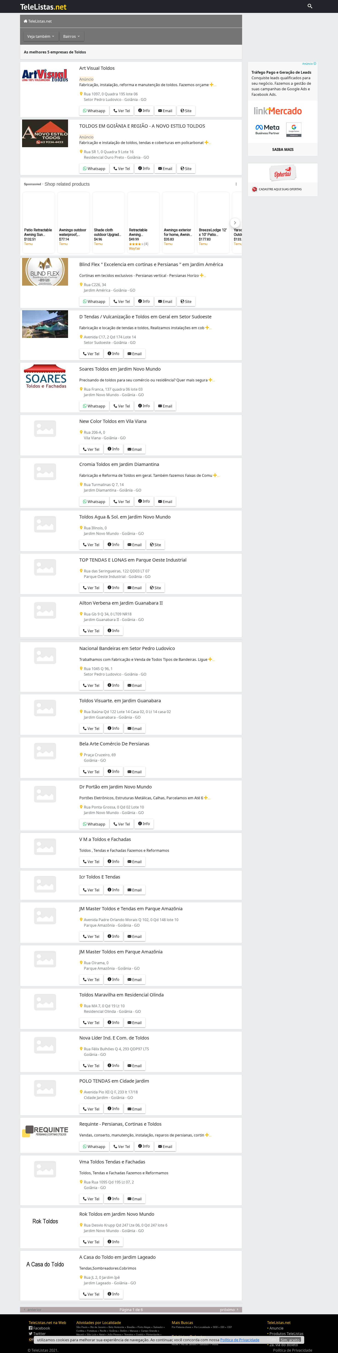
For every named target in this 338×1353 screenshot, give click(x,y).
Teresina (128, 1334)
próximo (228, 1309)
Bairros (70, 36)
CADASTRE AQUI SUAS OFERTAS (280, 189)
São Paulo (82, 1327)
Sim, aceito (290, 1340)
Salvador (158, 1327)
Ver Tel (123, 110)
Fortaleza (92, 1331)
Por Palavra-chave (181, 1327)
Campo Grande (149, 1331)
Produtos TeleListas (286, 1333)
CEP (229, 1327)
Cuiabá (139, 1334)
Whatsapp (96, 110)
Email (167, 110)
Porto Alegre (144, 1327)
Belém (123, 1331)
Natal (102, 1334)
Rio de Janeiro (98, 1327)
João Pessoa (114, 1334)
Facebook (41, 1328)
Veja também (39, 36)
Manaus (134, 1331)
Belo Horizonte (116, 1327)
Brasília (131, 1327)
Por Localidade (202, 1327)
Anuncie (276, 1328)
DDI (222, 1327)
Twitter (39, 1333)
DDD (215, 1327)
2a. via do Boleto (283, 1344)
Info (146, 110)
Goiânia (113, 1331)
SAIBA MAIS (283, 149)
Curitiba (80, 1331)
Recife (103, 1331)
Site (188, 110)
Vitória (215, 1344)
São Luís (91, 1334)
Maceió (80, 1334)
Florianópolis (153, 1334)
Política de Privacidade (292, 1350)
